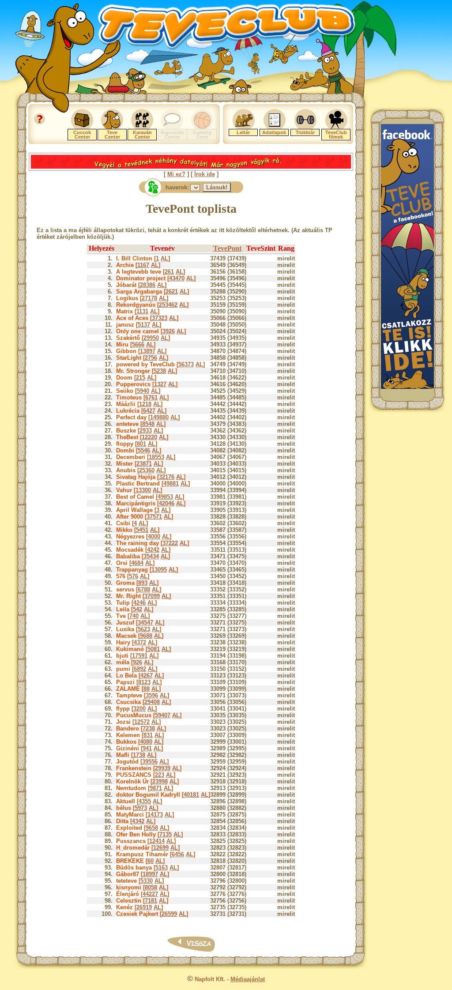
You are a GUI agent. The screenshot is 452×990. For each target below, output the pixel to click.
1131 (142, 311)
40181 (191, 794)
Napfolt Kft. (210, 979)
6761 (151, 397)
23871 (144, 463)
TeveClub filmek (336, 134)
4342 (138, 821)
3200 (139, 708)
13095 (159, 569)
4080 (146, 741)
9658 (152, 827)
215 (140, 377)
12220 (149, 437)
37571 (154, 516)
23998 (160, 781)
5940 (143, 391)
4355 (145, 801)
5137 (144, 324)
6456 (178, 854)
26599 (169, 914)
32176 (166, 477)
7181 (151, 900)
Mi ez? (176, 174)
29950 (151, 338)
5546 (144, 450)
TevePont (227, 248)
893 (142, 583)
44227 (150, 894)
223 (159, 775)
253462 (168, 304)
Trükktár (305, 132)
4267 (146, 675)
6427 (149, 410)
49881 (171, 483)
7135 (165, 834)
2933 (145, 430)
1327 (160, 384)
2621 (172, 291)
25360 (146, 470)
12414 (157, 841)
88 (146, 688)
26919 (144, 907)
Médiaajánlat (247, 979)
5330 (146, 880)
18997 (150, 874)
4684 (137, 563)
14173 (155, 814)
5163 (161, 867)
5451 (142, 530)
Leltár (243, 132)
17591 (139, 655)
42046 (166, 503)
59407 (162, 715)
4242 (153, 549)
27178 (149, 298)
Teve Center (112, 134)
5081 (153, 649)
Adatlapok (274, 132)
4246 (139, 602)
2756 (151, 357)
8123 (144, 682)
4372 (140, 642)
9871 (156, 788)
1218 (145, 404)
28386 (147, 285)
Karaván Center (142, 134)
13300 (143, 490)
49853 (165, 496)
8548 (148, 424)
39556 (150, 761)
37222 (170, 543)
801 (141, 443)
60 (150, 861)
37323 (159, 318)
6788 (144, 589)
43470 (177, 278)
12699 (161, 847)
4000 (154, 536)
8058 (151, 887)
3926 (168, 331)
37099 (152, 596)
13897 (147, 351)
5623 (144, 629)
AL (164, 258)
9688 (146, 635)
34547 (145, 622)
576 (133, 576)
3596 (152, 695)
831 (148, 735)
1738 (139, 755)
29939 (162, 768)
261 (169, 271)
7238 (149, 728)
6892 (140, 669)
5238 (160, 371)
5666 (138, 344)
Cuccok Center (82, 134)
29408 (152, 702)
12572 (142, 722)
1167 (143, 265)
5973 (141, 808)
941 (147, 748)
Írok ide (204, 174)
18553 (156, 457)
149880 (159, 417)
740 (134, 616)
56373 (186, 364)
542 (137, 609)
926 (137, 662)
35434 (151, 556)
